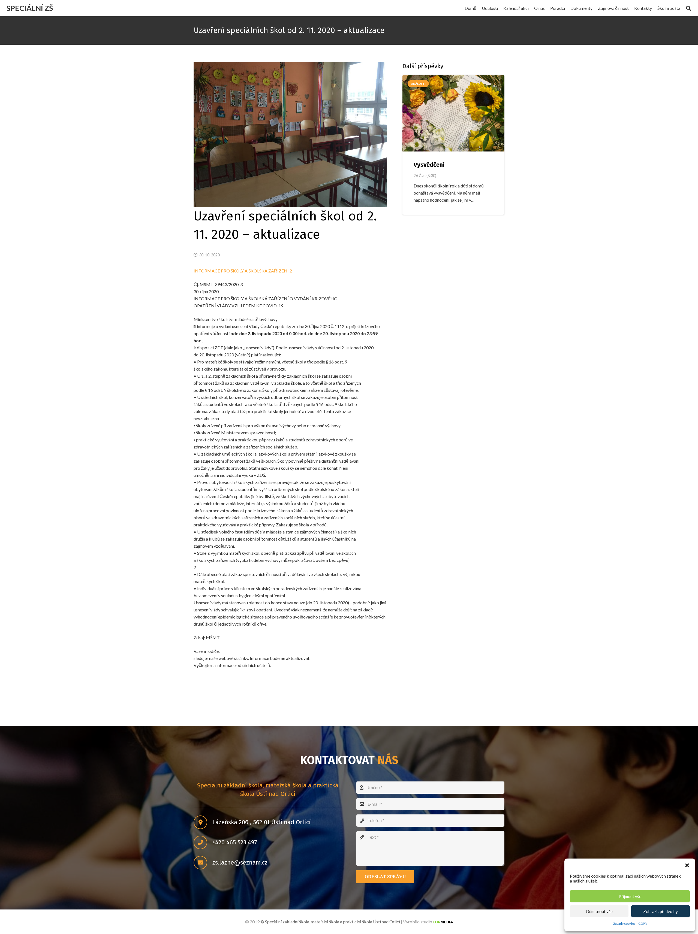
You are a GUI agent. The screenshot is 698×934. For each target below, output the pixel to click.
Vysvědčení (429, 164)
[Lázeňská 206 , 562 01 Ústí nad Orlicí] (203, 822)
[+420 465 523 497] (203, 843)
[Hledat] (688, 8)
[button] (687, 865)
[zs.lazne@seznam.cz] (203, 863)
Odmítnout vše (599, 911)
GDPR (642, 923)
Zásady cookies (624, 923)
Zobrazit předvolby (660, 911)
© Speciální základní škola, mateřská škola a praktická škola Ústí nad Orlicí (330, 921)
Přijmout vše (630, 896)
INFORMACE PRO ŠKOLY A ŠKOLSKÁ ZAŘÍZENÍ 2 (243, 270)
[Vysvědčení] (453, 113)
